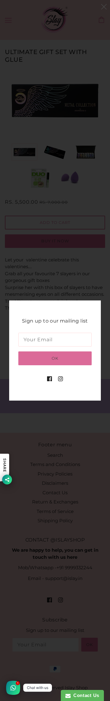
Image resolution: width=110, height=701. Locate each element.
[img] (49, 379)
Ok (55, 358)
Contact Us (85, 695)
